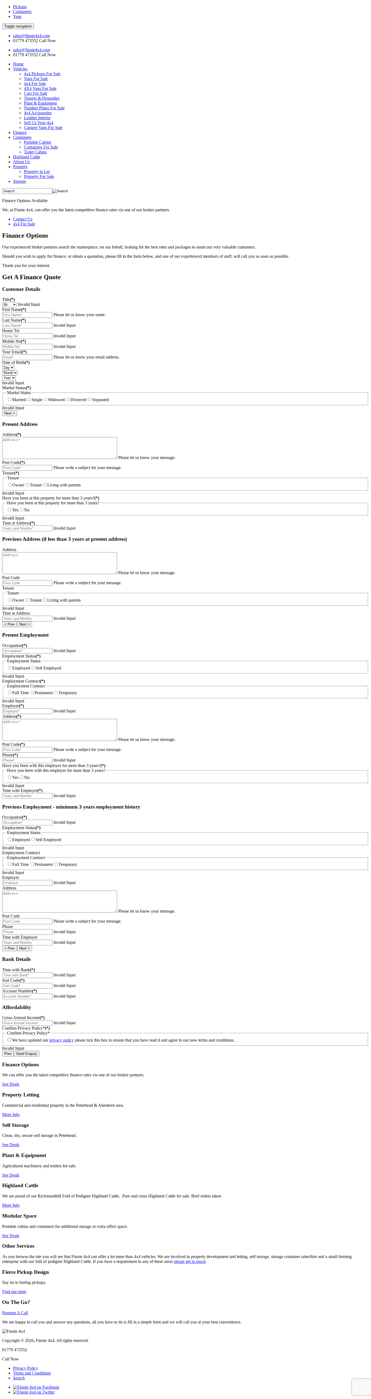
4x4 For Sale (35, 83)
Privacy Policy (25, 1368)
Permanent (43, 692)
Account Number (19, 991)
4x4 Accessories (38, 113)
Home (18, 64)
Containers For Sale (41, 147)
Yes (15, 510)
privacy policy (61, 1040)
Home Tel (10, 330)
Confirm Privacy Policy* (26, 1028)
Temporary (67, 692)
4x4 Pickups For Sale (42, 73)
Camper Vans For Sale (43, 127)
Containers (22, 11)
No (27, 510)
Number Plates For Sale (44, 108)
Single (37, 399)
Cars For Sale (35, 93)
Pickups (20, 6)
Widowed (56, 399)
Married (19, 399)
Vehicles (20, 69)
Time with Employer (22, 790)
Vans (17, 16)
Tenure (10, 473)
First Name (14, 309)
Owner (18, 485)
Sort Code (13, 980)
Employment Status (21, 656)
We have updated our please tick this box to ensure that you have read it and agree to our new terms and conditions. (123, 1040)
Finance (20, 132)
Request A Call (15, 1312)
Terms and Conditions (32, 1373)
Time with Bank (18, 969)
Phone (10, 755)
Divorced (78, 399)
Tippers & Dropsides (41, 98)
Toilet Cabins (35, 152)
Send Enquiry (26, 1054)
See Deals (10, 1084)
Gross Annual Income (23, 1017)
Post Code (13, 462)
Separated (100, 399)
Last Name (14, 320)
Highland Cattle (26, 157)
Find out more (14, 1291)
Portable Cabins (37, 142)
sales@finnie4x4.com (31, 35)
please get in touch (190, 1261)
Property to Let (37, 171)
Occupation (14, 645)
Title (8, 299)
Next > (9, 413)
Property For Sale (39, 176)
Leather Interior (37, 117)
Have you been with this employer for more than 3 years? (53, 765)
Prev (8, 1054)
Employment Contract (23, 681)
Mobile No (14, 341)
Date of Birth (16, 362)
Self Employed (48, 668)
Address (11, 434)
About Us (21, 161)
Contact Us (22, 219)
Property (20, 166)
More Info (11, 1114)
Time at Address (18, 523)
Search (19, 1378)
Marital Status (16, 387)
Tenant (36, 485)
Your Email (14, 352)
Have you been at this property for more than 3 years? (50, 498)
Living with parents (64, 485)
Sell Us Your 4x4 (38, 122)
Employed (21, 668)
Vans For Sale (36, 78)
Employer (13, 705)
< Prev (9, 624)
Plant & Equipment (40, 103)
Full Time (20, 692)
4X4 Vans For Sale (40, 88)
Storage (19, 181)
